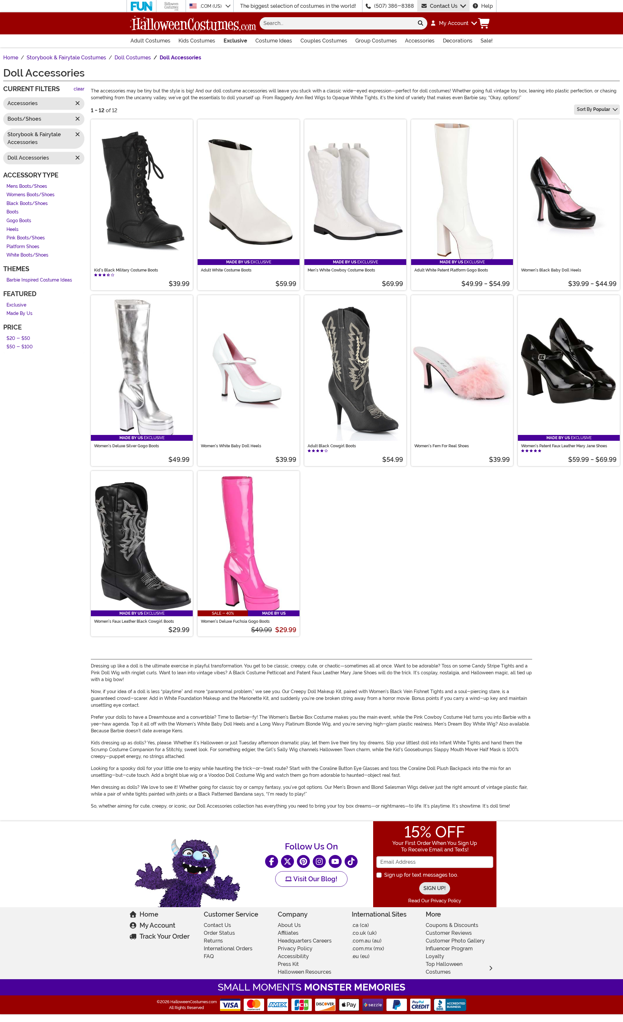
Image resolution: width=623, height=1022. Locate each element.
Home (149, 914)
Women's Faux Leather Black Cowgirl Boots (134, 621)
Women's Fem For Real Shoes (441, 446)
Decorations (457, 41)
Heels (12, 229)
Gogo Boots (18, 220)
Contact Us (444, 6)
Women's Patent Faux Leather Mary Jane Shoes (564, 446)
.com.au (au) (367, 941)
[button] (453, 23)
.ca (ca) (360, 925)
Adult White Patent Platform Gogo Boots (451, 270)
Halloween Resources (304, 972)
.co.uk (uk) (364, 933)
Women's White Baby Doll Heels (231, 446)
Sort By (593, 109)
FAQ (209, 956)
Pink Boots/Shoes (25, 238)
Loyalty (435, 956)
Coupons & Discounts (452, 925)
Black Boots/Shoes (27, 203)
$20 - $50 (18, 338)
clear (79, 89)
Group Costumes (376, 41)
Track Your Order (164, 936)
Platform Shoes (22, 246)
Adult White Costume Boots (226, 270)
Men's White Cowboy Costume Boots (341, 270)
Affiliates (288, 933)
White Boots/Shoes (27, 255)
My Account (157, 925)
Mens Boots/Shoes (26, 186)
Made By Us (19, 314)
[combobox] (337, 23)
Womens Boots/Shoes (30, 195)
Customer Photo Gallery (455, 941)
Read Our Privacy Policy (434, 901)
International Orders (228, 948)
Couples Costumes (323, 41)
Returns (213, 941)
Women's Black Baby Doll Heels (551, 270)
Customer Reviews (449, 933)
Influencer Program (449, 948)
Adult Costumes (150, 41)
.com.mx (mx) (368, 948)
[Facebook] (271, 861)
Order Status (219, 933)
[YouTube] (335, 861)
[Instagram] (319, 861)
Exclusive (235, 41)
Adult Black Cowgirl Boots (332, 446)
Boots (12, 212)
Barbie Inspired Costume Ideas (39, 280)
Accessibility (293, 956)
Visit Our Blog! (314, 879)
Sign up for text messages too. (421, 875)
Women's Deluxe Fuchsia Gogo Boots (235, 621)
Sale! (487, 41)
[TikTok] (351, 861)
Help (487, 6)
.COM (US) (211, 6)
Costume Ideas (273, 41)
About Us (289, 925)
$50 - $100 (19, 347)
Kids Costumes (196, 41)
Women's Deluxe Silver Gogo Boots (126, 446)
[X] (287, 861)
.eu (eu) (361, 956)
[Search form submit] (420, 23)
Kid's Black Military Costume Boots (126, 270)
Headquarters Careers (305, 941)
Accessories (419, 41)
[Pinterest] (303, 861)
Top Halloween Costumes (444, 968)
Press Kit (288, 964)
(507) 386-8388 (394, 6)
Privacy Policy (295, 948)
